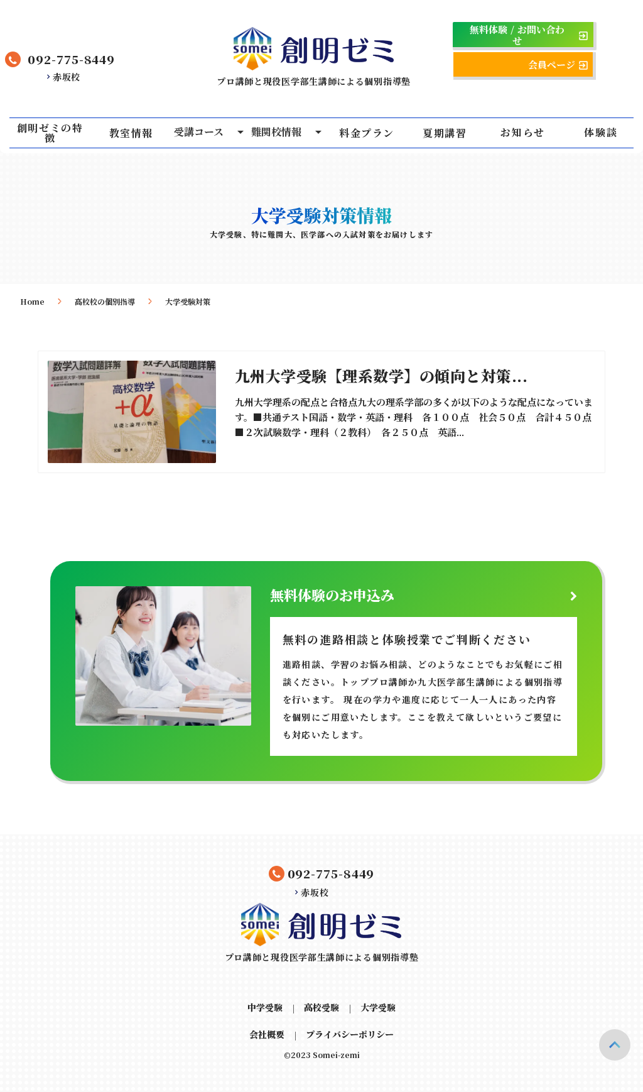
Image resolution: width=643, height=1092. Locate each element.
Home (32, 302)
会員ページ (551, 64)
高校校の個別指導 (105, 302)
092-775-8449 (71, 59)
